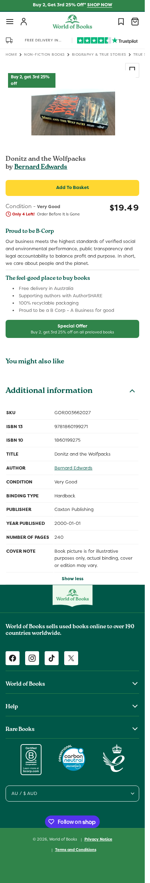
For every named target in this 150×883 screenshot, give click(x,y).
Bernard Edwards (40, 167)
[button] (10, 21)
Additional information (49, 391)
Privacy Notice (98, 839)
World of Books (63, 839)
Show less (72, 578)
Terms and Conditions (75, 849)
